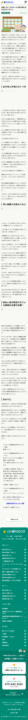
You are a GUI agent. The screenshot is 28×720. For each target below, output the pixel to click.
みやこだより (20, 539)
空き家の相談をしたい (9, 575)
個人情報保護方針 (13, 709)
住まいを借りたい (7, 593)
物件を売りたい (7, 549)
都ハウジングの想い (8, 631)
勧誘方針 (13, 712)
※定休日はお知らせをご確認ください (13, 694)
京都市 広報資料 (7, 621)
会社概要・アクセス (8, 637)
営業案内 (5, 642)
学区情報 (5, 609)
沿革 (3, 639)
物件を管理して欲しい (9, 552)
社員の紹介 (5, 645)
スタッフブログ (7, 539)
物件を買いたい (7, 590)
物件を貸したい (7, 555)
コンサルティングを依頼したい (11, 569)
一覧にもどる (14, 519)
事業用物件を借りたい (9, 596)
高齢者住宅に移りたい (9, 558)
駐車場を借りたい (7, 599)
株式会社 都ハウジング (14, 531)
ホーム (8, 536)
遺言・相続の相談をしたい (10, 572)
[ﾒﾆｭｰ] (25, 2)
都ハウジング (7, 2)
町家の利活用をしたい (9, 577)
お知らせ (17, 536)
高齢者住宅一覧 (8, 561)
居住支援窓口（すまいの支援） (11, 580)
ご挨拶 (4, 634)
